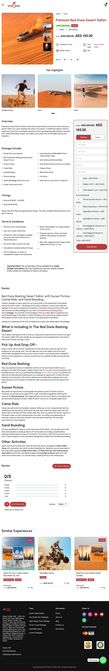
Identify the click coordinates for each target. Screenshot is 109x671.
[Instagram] (90, 614)
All (7, 504)
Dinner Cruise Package (37, 625)
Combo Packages (35, 633)
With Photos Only (18, 504)
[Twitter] (71, 59)
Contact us (60, 625)
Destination (60, 629)
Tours (65, 14)
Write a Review (63, 466)
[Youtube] (102, 614)
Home (58, 14)
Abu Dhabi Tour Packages (39, 617)
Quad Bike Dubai (35, 629)
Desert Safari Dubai (63, 26)
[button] (53, 113)
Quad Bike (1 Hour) (47, 573)
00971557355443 (9, 651)
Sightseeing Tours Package (39, 621)
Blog (57, 621)
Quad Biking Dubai (54, 577)
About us (59, 617)
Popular (74, 26)
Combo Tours (8, 580)
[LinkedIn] (77, 59)
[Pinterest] (96, 614)
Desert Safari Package (49, 373)
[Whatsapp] (84, 620)
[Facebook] (65, 59)
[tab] (83, 137)
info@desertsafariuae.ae (12, 654)
